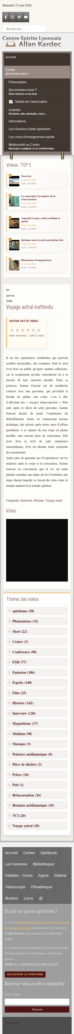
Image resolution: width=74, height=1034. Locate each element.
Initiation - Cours (19, 875)
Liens (28, 898)
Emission (26, 500)
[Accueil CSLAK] (32, 42)
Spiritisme (48, 853)
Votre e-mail (12, 994)
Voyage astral (53, 500)
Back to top (12, 1023)
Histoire (39, 500)
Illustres (11, 898)
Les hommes (16, 864)
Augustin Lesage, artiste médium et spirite (40, 219)
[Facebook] (5, 17)
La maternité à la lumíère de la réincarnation (38, 197)
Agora (43, 875)
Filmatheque (41, 887)
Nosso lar (26, 176)
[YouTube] (25, 17)
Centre (29, 853)
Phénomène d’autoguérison (36, 260)
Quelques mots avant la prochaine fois (42, 240)
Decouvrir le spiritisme (25, 974)
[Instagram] (12, 17)
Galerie (60, 875)
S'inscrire (37, 1009)
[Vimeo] (19, 17)
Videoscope (15, 887)
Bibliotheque (43, 864)
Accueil (11, 853)
